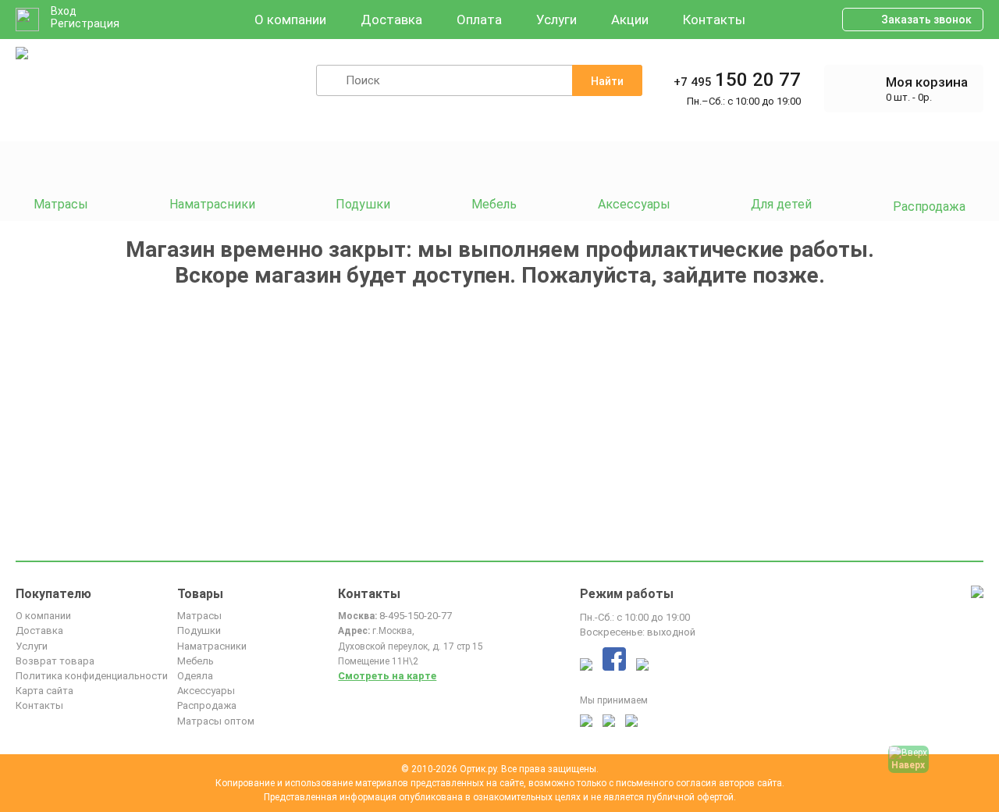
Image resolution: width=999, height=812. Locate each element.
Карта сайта (44, 690)
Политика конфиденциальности (92, 676)
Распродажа (206, 705)
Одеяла (195, 676)
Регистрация (85, 23)
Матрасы (199, 615)
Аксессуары (206, 690)
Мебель (195, 661)
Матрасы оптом (215, 721)
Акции (630, 19)
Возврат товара (55, 661)
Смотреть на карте (387, 676)
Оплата (479, 19)
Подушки (199, 630)
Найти (607, 81)
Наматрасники (212, 646)
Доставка (391, 19)
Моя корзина (927, 82)
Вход (63, 11)
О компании (290, 19)
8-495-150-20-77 (415, 615)
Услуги (556, 19)
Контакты (714, 19)
